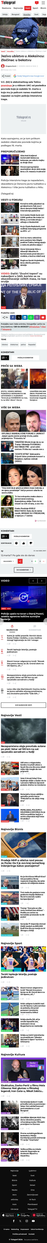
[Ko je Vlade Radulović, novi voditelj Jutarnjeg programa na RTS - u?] (10, 230)
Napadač (32, 344)
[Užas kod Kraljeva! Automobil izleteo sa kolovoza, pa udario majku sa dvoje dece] (10, 159)
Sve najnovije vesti (23, 705)
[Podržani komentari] (23, 543)
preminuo (6, 85)
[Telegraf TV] (33, 1221)
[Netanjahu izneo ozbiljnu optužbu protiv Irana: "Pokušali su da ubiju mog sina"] (10, 800)
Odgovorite (8, 561)
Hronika (10, 51)
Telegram (6, 329)
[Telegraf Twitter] (20, 1221)
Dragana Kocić (11, 66)
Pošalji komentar (25, 358)
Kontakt (32, 1234)
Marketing (15, 1229)
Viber (43, 327)
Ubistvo (5, 344)
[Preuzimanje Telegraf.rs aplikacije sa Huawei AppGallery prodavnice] (39, 1215)
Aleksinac (14, 344)
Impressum (24, 1229)
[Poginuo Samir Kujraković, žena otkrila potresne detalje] (10, 264)
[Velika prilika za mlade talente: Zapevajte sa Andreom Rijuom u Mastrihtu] (10, 1155)
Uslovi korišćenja (36, 336)
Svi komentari (23, 570)
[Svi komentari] (16, 543)
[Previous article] (2, 621)
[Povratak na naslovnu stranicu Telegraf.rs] (8, 3)
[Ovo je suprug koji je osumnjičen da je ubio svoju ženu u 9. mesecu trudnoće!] (10, 171)
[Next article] (45, 621)
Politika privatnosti (20, 1234)
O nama (6, 1229)
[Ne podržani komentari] (30, 543)
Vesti (3, 51)
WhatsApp (34, 327)
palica (23, 344)
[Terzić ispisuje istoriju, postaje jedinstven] (23, 959)
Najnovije (11, 715)
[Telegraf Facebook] (13, 1221)
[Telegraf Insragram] (26, 1221)
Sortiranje (6, 543)
